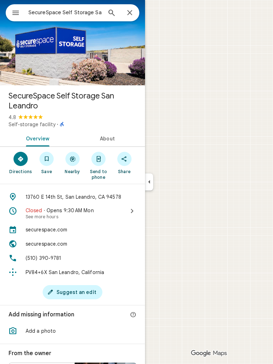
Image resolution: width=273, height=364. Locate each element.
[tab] (36, 137)
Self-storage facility (32, 124)
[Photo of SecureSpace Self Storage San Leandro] (72, 42)
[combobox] (65, 12)
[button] (72, 331)
